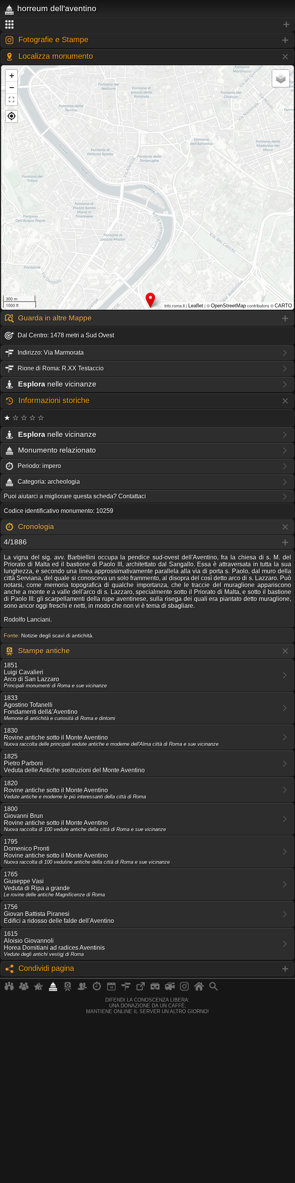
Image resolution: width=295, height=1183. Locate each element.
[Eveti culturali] (111, 989)
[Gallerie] (184, 989)
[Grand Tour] (38, 989)
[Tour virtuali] (155, 989)
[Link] (140, 989)
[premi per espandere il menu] (147, 24)
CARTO (283, 306)
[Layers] (280, 78)
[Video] (169, 989)
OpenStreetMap (228, 306)
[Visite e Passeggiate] (9, 989)
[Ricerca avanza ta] (213, 989)
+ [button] (11, 75)
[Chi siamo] (24, 989)
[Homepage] (199, 989)
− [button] (11, 87)
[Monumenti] (53, 989)
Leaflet (195, 306)
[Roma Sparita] (67, 989)
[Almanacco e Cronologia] (96, 989)
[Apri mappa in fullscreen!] (11, 99)
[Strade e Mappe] (126, 989)
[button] (11, 116)
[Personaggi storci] (82, 989)
